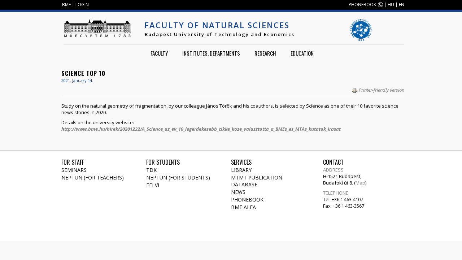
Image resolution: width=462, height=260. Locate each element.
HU (391, 4)
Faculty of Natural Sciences (216, 25)
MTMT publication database (256, 181)
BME (66, 4)
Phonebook (247, 199)
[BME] (97, 28)
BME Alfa (243, 207)
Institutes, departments (211, 53)
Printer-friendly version (381, 90)
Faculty (159, 53)
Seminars (74, 169)
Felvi (152, 185)
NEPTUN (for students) (178, 177)
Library (241, 169)
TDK (151, 169)
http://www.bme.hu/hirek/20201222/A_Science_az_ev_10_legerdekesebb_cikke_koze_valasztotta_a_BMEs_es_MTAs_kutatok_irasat (201, 129)
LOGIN (82, 4)
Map (360, 182)
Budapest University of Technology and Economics (220, 34)
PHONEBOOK (362, 4)
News (238, 191)
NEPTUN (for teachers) (92, 177)
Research (265, 53)
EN (401, 4)
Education (302, 53)
